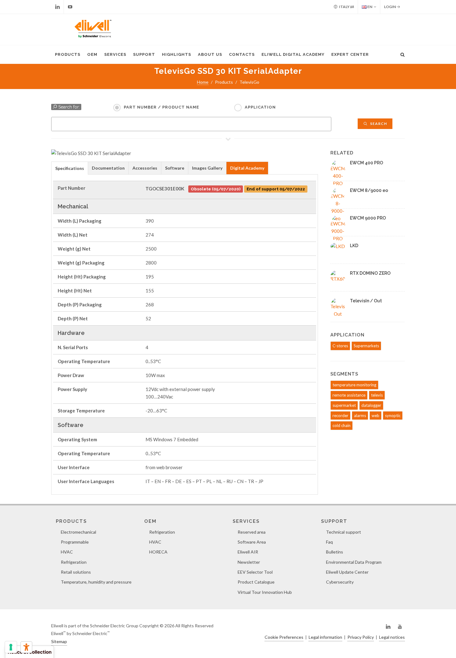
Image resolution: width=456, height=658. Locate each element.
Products (67, 54)
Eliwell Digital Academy (293, 54)
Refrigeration (74, 562)
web (375, 415)
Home (202, 82)
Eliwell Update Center (347, 572)
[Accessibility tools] (26, 647)
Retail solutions (76, 572)
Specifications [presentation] (69, 168)
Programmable (75, 542)
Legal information (325, 637)
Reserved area (252, 532)
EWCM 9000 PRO (368, 218)
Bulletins (334, 551)
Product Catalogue (256, 582)
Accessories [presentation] (144, 168)
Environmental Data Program (354, 562)
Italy (344, 6)
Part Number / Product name (161, 107)
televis (377, 395)
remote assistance (349, 395)
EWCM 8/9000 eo (369, 190)
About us (210, 54)
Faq (329, 542)
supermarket (344, 405)
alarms (360, 415)
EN (369, 6)
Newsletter (249, 562)
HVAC (67, 551)
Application (260, 107)
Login (390, 6)
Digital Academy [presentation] (247, 168)
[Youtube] (70, 7)
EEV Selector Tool (255, 572)
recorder (340, 415)
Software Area (252, 542)
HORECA (158, 551)
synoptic (392, 415)
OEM (92, 54)
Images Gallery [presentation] (207, 168)
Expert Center (350, 54)
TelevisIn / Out (366, 300)
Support (144, 54)
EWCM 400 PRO (366, 162)
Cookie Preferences (284, 637)
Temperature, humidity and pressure (96, 582)
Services (115, 54)
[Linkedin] (57, 7)
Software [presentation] (174, 168)
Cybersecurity (340, 582)
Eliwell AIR (248, 551)
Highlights (176, 54)
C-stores (340, 345)
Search (378, 123)
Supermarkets (366, 345)
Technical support (343, 532)
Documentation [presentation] (108, 168)
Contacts (242, 54)
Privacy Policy (360, 637)
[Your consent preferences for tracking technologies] (11, 647)
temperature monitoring (354, 384)
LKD (354, 245)
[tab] (69, 168)
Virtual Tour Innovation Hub (265, 592)
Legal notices (392, 637)
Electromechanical (78, 532)
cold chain (342, 425)
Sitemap (59, 641)
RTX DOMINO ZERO (370, 273)
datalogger (371, 405)
